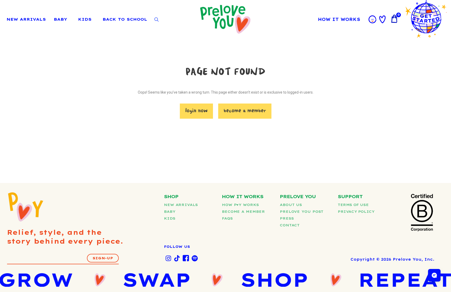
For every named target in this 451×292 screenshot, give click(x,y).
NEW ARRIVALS (26, 19)
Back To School (125, 19)
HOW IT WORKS (339, 19)
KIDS (85, 19)
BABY (60, 19)
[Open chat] (434, 275)
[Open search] (156, 19)
